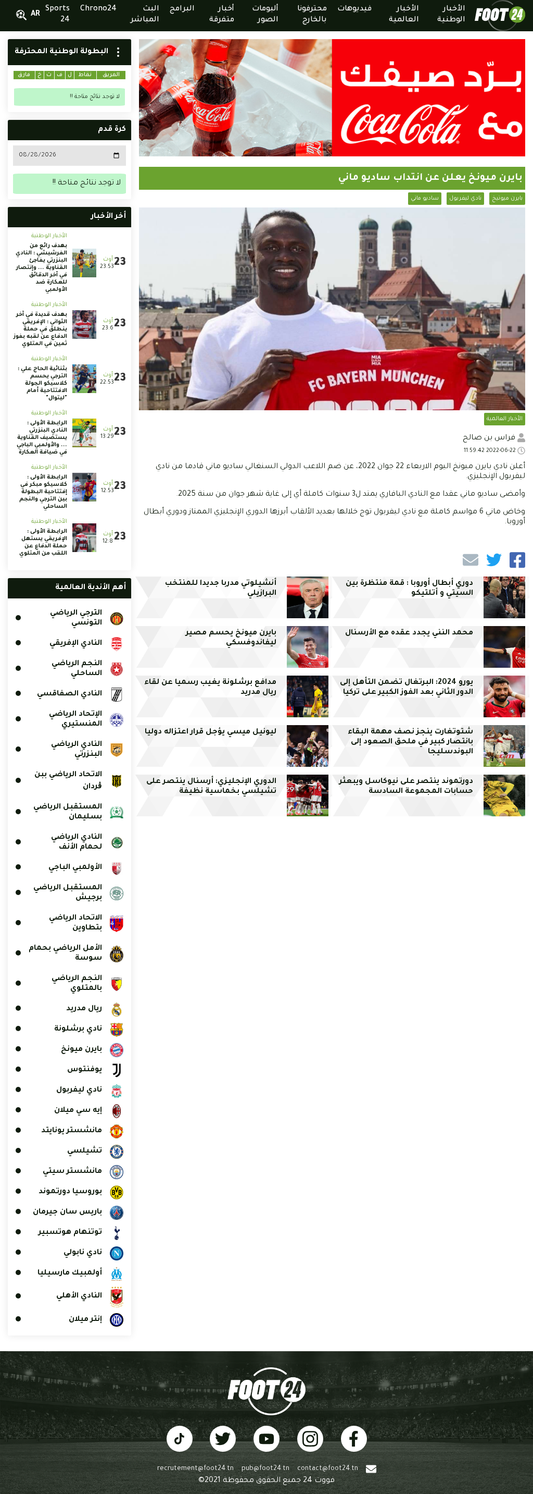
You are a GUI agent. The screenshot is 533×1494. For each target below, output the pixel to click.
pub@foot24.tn (265, 1469)
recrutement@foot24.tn (195, 1469)
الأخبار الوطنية (49, 236)
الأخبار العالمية (505, 419)
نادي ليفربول (465, 198)
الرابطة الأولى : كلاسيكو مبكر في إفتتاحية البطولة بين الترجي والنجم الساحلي (43, 492)
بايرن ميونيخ (507, 198)
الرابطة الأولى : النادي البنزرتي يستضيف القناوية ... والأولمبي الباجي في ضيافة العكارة (42, 438)
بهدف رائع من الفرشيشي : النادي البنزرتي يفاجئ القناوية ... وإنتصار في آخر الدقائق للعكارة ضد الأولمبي (41, 268)
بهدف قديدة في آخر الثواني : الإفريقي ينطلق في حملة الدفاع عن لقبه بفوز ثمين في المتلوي (40, 329)
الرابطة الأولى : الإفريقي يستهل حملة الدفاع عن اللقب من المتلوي (43, 543)
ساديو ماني (425, 198)
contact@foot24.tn (327, 1469)
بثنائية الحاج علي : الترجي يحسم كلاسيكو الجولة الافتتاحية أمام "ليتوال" (42, 383)
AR (35, 14)
